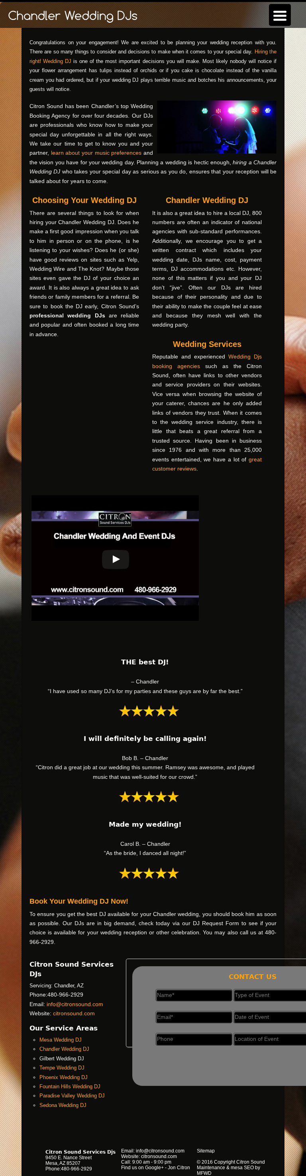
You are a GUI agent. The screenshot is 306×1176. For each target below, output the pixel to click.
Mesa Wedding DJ (60, 1040)
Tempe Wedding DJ (61, 1068)
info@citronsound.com (75, 1004)
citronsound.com (74, 1013)
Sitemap (206, 1151)
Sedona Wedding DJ (62, 1105)
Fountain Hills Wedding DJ (69, 1086)
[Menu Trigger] (280, 15)
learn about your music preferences (96, 153)
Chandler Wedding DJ (64, 1049)
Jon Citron (179, 1167)
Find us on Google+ (142, 1167)
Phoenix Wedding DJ (63, 1077)
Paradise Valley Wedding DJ (72, 1096)
